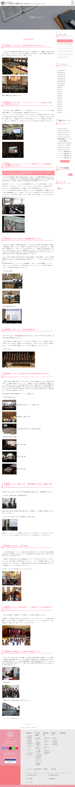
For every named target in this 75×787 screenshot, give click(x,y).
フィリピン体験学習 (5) (65, 151)
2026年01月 (61, 85)
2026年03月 (61, 81)
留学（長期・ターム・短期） (38, 748)
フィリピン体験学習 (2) (64, 158)
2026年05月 (61, 77)
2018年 (60, 102)
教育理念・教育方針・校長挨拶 (30, 737)
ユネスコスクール (30, 750)
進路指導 (55, 741)
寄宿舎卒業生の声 (47, 753)
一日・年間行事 (38, 760)
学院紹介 (29, 733)
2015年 (60, 108)
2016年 (60, 106)
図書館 (37, 758)
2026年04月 (61, 79)
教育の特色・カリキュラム (38, 739)
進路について (54, 734)
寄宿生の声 (47, 750)
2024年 (60, 89)
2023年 (60, 91)
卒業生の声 (55, 744)
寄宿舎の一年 (47, 745)
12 (62, 51)
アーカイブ (63, 64)
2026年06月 (61, 75)
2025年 (60, 87)
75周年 (30, 779)
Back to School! (63, 128)
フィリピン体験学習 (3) (64, 155)
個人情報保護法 (37, 769)
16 (71, 51)
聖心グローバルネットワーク (30, 747)
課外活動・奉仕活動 (38, 764)
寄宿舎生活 (46, 734)
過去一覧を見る (64, 161)
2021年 (60, 95)
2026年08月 (61, 70)
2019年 (60, 100)
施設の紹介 (30, 743)
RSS (61, 188)
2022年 (60, 93)
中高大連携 (38, 754)
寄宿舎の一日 (47, 741)
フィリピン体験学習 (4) (64, 153)
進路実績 (55, 743)
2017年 (60, 104)
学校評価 (45, 769)
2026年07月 (61, 72)
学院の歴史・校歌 (30, 741)
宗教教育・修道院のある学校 (38, 744)
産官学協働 (38, 756)
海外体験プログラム (38, 752)
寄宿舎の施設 (47, 738)
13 (64, 51)
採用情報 (63, 733)
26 (62, 57)
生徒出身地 (30, 753)
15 (69, 51)
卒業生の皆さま (54, 775)
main (28, 727)
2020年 (60, 98)
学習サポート (47, 748)
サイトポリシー (29, 769)
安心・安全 (30, 754)
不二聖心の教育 (37, 734)
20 (64, 54)
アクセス (30, 782)
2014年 (60, 110)
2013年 (60, 112)
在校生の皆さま (32, 775)
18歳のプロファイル (55, 738)
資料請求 (53, 769)
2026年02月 (61, 83)
